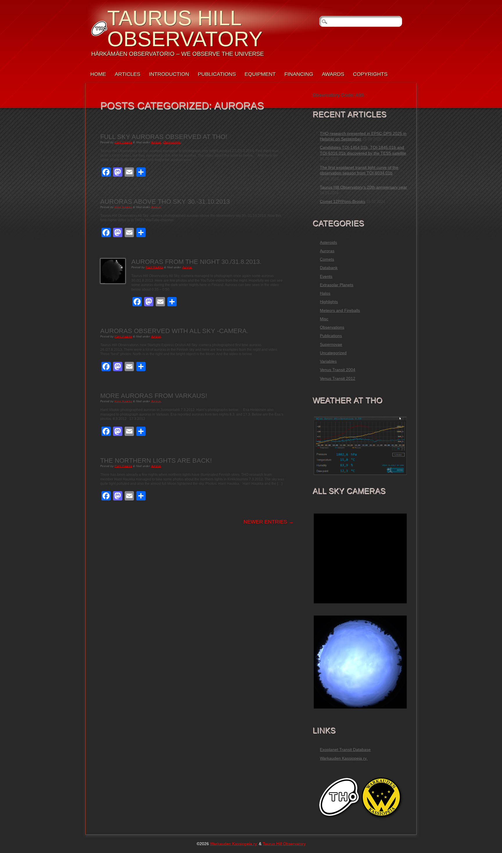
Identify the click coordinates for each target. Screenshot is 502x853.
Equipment (260, 74)
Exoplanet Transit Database (345, 749)
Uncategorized (333, 353)
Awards (333, 74)
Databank (329, 267)
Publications (217, 74)
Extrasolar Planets (336, 284)
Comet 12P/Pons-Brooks (342, 201)
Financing (298, 74)
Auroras (156, 142)
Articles (127, 74)
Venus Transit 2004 (337, 369)
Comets (327, 259)
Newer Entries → (268, 522)
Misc (324, 318)
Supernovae (331, 344)
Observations (172, 142)
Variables (328, 361)
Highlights (329, 301)
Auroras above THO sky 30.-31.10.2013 (165, 201)
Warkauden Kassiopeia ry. (343, 758)
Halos (325, 293)
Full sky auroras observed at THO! (163, 136)
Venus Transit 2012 (337, 378)
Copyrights (370, 74)
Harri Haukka (123, 142)
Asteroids (328, 242)
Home (98, 74)
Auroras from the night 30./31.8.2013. (196, 261)
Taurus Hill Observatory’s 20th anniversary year (363, 187)
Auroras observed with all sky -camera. (174, 331)
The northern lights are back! (156, 460)
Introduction (169, 74)
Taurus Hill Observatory (185, 28)
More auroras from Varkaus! (153, 395)
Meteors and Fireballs (340, 310)
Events (326, 276)
